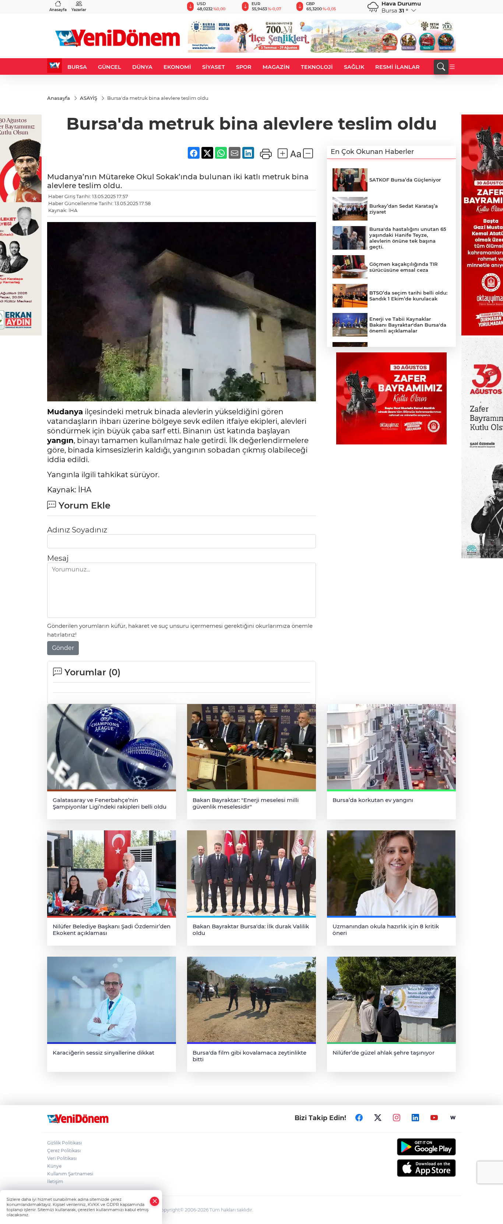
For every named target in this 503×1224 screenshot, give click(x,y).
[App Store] (409, 1168)
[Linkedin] (415, 1118)
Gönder (63, 647)
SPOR (244, 67)
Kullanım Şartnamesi (70, 1173)
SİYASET (213, 67)
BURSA (77, 67)
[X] (377, 1118)
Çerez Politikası (64, 1150)
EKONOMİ (177, 67)
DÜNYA (142, 67)
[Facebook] (359, 1118)
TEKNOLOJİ (317, 67)
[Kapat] (154, 1201)
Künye (54, 1166)
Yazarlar (78, 9)
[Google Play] (409, 1147)
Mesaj (57, 558)
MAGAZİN (276, 67)
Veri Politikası (62, 1158)
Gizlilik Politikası (64, 1143)
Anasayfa (58, 9)
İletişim (55, 1181)
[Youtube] (434, 1118)
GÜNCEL (109, 67)
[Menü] (452, 67)
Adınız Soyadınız (77, 529)
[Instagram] (396, 1118)
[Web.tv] (453, 1118)
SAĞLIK (354, 67)
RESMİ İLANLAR (397, 67)
